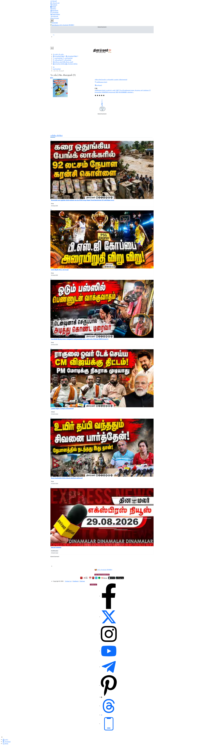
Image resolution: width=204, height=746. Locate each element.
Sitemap (82, 581)
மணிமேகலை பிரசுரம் (101, 82)
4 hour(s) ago (54, 483)
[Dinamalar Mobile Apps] (109, 724)
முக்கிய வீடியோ (56, 135)
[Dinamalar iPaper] (85, 578)
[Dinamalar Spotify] (99, 578)
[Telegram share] (102, 106)
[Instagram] (109, 634)
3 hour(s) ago (54, 414)
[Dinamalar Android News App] (81, 578)
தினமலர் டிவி (55, 3)
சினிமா (54, 8)
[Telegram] (109, 667)
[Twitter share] (102, 102)
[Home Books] (54, 67)
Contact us (68, 581)
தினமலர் (54, 1)
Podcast (54, 5)
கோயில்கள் (55, 10)
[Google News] (101, 697)
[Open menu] (52, 20)
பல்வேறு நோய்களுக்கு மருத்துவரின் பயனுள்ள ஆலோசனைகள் (111, 79)
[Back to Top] (2, 737)
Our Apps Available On (102, 574)
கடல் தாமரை (55, 18)
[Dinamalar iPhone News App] (93, 578)
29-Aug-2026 (54, 205)
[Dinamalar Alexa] (96, 578)
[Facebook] (109, 596)
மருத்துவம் (99, 85)
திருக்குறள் (55, 16)
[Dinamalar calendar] (90, 578)
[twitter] (109, 617)
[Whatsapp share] (102, 104)
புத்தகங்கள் (55, 12)
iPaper (54, 7)
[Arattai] (101, 715)
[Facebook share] (102, 100)
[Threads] (109, 706)
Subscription (56, 14)
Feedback (75, 581)
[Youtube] (109, 651)
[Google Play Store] (120, 578)
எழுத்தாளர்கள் (57, 69)
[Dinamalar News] (102, 169)
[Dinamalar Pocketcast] (104, 578)
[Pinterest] (109, 685)
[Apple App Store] (111, 578)
